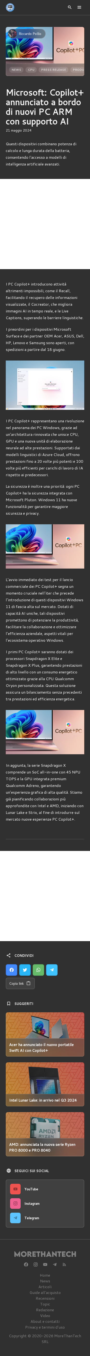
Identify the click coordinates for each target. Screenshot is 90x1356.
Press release (53, 70)
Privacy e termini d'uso (45, 1327)
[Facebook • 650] (26, 1264)
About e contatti (45, 1321)
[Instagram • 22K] (35, 1264)
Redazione (45, 1309)
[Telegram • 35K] (55, 1264)
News (16, 70)
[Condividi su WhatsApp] (38, 970)
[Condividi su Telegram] (52, 970)
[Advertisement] (45, 224)
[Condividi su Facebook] (11, 970)
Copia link (16, 983)
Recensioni (45, 1298)
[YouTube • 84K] (45, 1264)
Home (45, 1275)
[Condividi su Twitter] (25, 970)
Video (45, 1315)
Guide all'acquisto (45, 1292)
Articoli (45, 1286)
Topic (45, 1304)
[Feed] (64, 1264)
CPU (31, 70)
